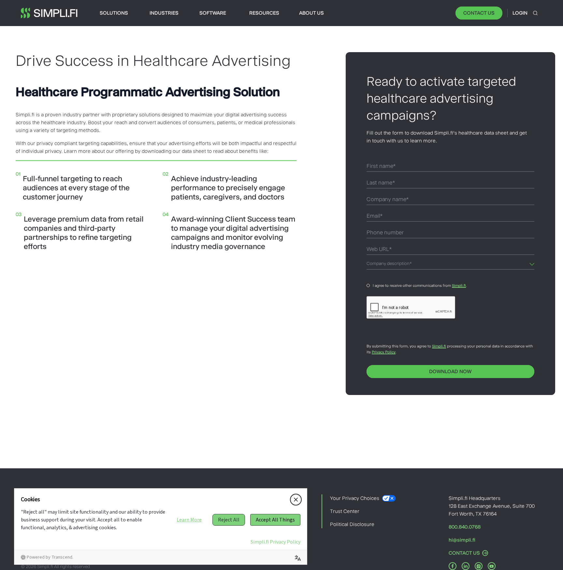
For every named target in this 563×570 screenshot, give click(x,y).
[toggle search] (535, 13)
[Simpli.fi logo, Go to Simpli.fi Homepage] (49, 13)
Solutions (114, 13)
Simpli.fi (459, 285)
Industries (164, 13)
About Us (311, 13)
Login (519, 13)
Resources (264, 13)
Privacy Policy (384, 352)
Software (212, 13)
